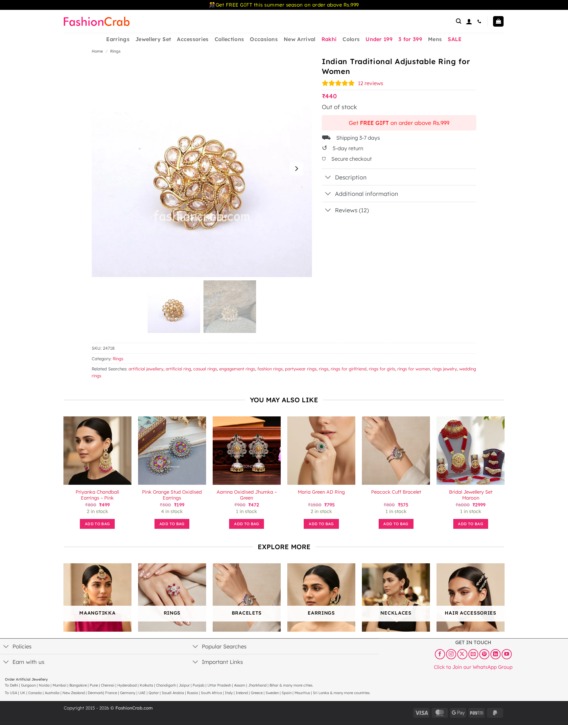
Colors (351, 39)
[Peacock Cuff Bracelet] (396, 450)
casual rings (205, 368)
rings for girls (382, 368)
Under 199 (379, 39)
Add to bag (97, 523)
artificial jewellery (146, 368)
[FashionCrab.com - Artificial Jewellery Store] (97, 21)
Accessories (193, 39)
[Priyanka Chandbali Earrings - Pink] (97, 450)
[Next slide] (296, 168)
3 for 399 (410, 39)
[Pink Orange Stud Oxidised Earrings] (172, 450)
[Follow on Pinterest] (484, 654)
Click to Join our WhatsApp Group (473, 667)
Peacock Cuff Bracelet (396, 492)
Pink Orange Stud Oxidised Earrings (172, 495)
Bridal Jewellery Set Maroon (470, 495)
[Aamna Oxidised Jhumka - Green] (247, 450)
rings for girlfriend (349, 368)
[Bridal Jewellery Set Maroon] (471, 450)
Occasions (264, 39)
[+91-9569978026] (480, 21)
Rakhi (329, 39)
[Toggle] (328, 178)
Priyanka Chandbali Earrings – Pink (97, 495)
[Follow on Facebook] (440, 654)
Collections (229, 39)
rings (323, 368)
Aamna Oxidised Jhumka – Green (247, 495)
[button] (458, 21)
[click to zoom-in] (202, 167)
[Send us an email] (473, 654)
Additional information (366, 193)
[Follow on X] (462, 654)
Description (351, 177)
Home (97, 51)
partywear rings (301, 368)
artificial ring (178, 368)
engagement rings (237, 368)
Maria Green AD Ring (321, 492)
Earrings (118, 39)
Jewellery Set (153, 39)
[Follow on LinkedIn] (495, 654)
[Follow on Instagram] (451, 654)
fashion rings (270, 368)
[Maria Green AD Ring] (321, 450)
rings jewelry (444, 368)
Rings (115, 51)
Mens (435, 39)
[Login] (469, 21)
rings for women (413, 368)
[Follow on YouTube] (507, 654)
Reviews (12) (352, 210)
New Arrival (300, 39)
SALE (455, 39)
